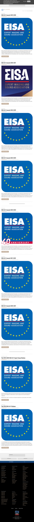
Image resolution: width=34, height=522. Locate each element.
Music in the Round (25, 486)
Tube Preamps (3, 471)
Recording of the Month (25, 467)
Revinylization (24, 480)
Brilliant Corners (25, 475)
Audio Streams (24, 485)
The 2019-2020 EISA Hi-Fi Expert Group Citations (13, 358)
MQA (12, 498)
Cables (13, 472)
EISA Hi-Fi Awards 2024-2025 (8, 110)
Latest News (14, 499)
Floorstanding (3, 467)
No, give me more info (9, 3)
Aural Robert (24, 474)
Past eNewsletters (14, 501)
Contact (16, 508)
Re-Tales (24, 479)
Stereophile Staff (4, 16)
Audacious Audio (14, 481)
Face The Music (24, 488)
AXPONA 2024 (3, 492)
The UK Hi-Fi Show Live (25, 497)
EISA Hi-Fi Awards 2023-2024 (8, 158)
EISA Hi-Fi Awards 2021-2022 (8, 258)
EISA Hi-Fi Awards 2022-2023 (8, 210)
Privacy (24, 499)
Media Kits (24, 498)
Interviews (13, 495)
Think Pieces (13, 496)
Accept (29, 1)
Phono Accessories (14, 473)
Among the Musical (25, 472)
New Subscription (25, 502)
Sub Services (24, 505)
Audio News (13, 500)
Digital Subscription (25, 503)
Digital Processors (3, 480)
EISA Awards (3, 13)
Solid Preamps (3, 473)
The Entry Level (24, 487)
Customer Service (25, 496)
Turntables (13, 467)
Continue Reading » (5, 56)
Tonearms (13, 468)
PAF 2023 (2, 502)
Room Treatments (14, 475)
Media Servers (3, 482)
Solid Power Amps (3, 474)
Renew (23, 504)
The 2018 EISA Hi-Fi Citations (8, 406)
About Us (24, 495)
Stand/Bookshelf (3, 468)
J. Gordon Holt (14, 482)
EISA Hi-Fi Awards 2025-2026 (8, 15)
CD (1, 478)
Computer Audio (3, 481)
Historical (13, 497)
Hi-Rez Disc (2, 479)
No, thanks (25, 1)
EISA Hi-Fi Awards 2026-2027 (8, 63)
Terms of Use (21, 508)
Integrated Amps (3, 475)
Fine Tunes (24, 489)
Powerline (13, 474)
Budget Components (14, 480)
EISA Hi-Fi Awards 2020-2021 (8, 306)
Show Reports (3, 491)
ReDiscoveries (24, 478)
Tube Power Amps (3, 472)
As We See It (24, 473)
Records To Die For (25, 468)
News (6, 356)
